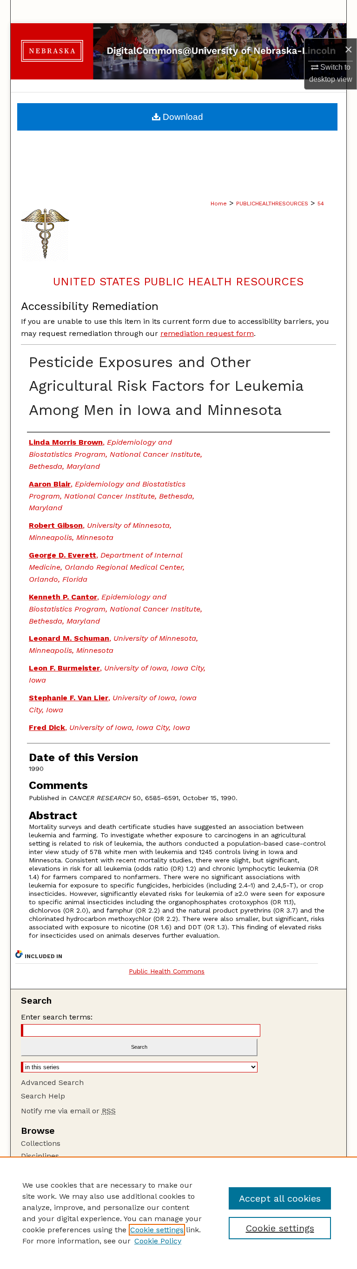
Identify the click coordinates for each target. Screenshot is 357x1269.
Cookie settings (157, 1229)
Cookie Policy (157, 1240)
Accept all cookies (280, 1198)
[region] (178, 1213)
